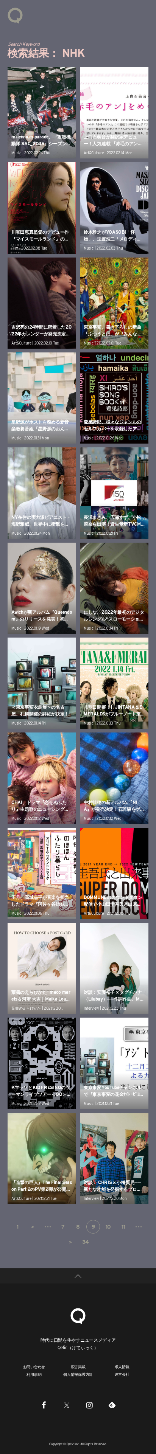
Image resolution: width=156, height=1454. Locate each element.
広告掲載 (78, 1366)
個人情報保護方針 (78, 1374)
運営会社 (122, 1374)
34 (85, 1242)
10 (108, 1227)
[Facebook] (44, 1405)
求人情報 (122, 1366)
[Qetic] (15, 15)
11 (123, 1227)
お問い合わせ (34, 1366)
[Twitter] (66, 1405)
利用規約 (34, 1374)
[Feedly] (112, 1405)
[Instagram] (89, 1405)
